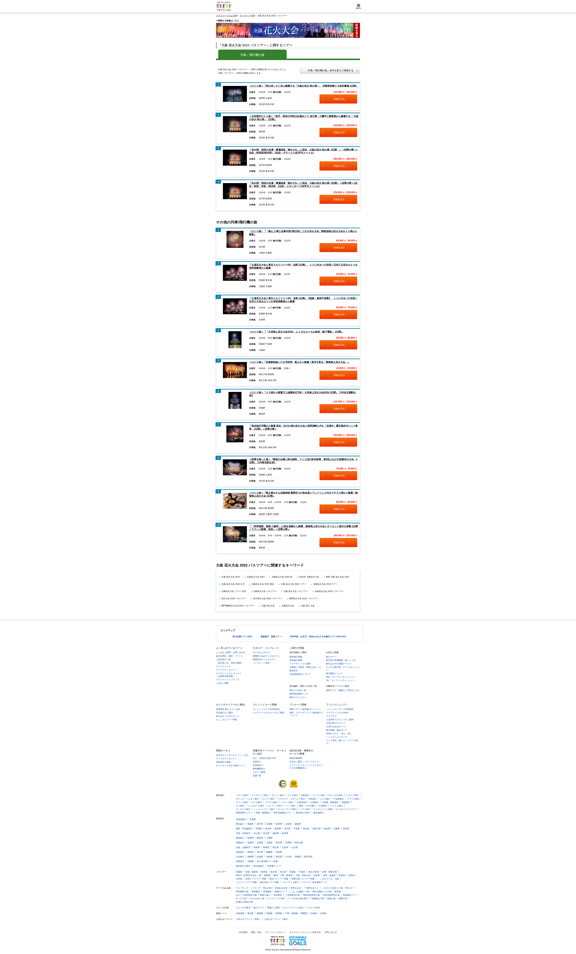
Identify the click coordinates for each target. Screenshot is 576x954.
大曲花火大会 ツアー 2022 (233, 591)
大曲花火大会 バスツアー (265, 591)
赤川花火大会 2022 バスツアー (267, 598)
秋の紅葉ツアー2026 (242, 636)
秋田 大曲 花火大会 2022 (337, 577)
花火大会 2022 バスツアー (233, 598)
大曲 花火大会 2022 (230, 577)
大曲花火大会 (287, 605)
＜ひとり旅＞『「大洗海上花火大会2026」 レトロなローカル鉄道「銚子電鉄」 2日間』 (296, 331)
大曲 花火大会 (268, 605)
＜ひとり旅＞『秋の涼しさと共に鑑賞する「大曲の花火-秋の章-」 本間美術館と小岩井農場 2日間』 (303, 86)
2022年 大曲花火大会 (309, 577)
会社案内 (243, 932)
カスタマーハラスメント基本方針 (305, 932)
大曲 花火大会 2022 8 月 (232, 584)
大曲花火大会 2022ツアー (325, 584)
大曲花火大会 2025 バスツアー (329, 591)
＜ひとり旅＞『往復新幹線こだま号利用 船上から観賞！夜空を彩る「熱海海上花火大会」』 (299, 362)
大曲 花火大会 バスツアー (296, 591)
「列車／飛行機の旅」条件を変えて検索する (328, 70)
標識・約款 (256, 932)
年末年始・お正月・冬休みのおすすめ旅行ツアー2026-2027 (318, 636)
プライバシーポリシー (275, 932)
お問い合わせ (330, 932)
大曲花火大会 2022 (256, 577)
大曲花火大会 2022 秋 (282, 577)
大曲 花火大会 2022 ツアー (293, 584)
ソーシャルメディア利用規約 (340, 709)
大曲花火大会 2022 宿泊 (262, 584)
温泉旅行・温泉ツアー (271, 636)
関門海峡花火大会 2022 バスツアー (238, 605)
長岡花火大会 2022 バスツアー (303, 598)
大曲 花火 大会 (308, 605)
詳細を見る (339, 99)
